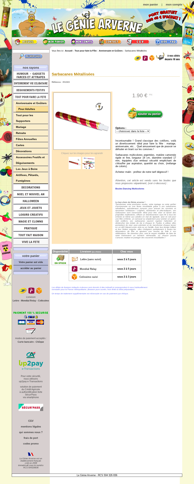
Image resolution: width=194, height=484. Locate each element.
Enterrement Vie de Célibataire (30, 83)
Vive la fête (30, 243)
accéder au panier (30, 268)
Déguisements (30, 90)
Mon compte (81, 42)
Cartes (20, 145)
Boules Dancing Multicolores (129, 189)
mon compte (174, 4)
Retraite (21, 133)
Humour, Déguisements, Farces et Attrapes (30, 75)
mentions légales (31, 426)
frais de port (31, 438)
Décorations (24, 151)
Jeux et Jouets (30, 208)
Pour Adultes (26, 108)
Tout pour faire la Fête (30, 97)
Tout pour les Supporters (24, 118)
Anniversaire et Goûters (31, 103)
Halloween (30, 201)
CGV (138, 42)
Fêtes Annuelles (26, 139)
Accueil (25, 42)
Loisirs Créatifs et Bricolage (30, 214)
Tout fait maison (30, 235)
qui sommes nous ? (31, 432)
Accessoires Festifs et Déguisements (30, 160)
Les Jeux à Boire (27, 168)
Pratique (30, 228)
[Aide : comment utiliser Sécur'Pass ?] (31, 410)
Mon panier (53, 42)
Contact (110, 42)
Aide (166, 42)
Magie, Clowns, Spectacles (30, 221)
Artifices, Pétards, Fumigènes (27, 178)
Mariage (21, 126)
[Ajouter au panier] (147, 113)
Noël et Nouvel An (30, 194)
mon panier (150, 4)
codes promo (31, 443)
